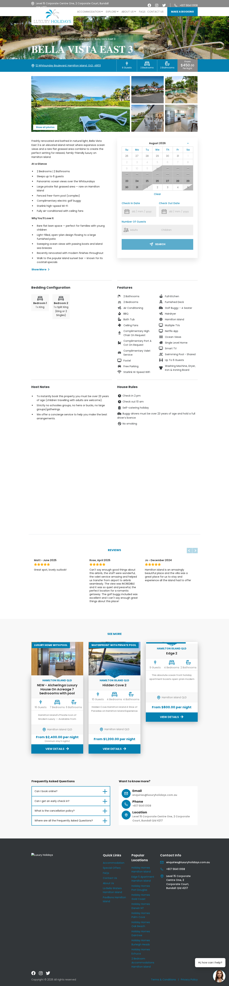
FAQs (142, 11)
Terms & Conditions (163, 979)
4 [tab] (54, 610)
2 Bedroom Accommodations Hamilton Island (142, 962)
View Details (55, 749)
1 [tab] (42, 610)
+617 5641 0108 (189, 5)
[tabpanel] (59, 582)
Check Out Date (169, 203)
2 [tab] (46, 610)
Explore (111, 11)
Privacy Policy (189, 979)
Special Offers (112, 868)
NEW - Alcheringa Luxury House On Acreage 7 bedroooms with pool (57, 689)
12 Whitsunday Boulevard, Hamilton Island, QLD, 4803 (68, 65)
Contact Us (155, 11)
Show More (39, 269)
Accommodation (89, 11)
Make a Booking (182, 11)
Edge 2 (171, 653)
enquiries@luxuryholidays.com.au (154, 795)
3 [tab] (50, 610)
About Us (127, 11)
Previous (189, 550)
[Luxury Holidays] (52, 16)
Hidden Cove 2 (114, 685)
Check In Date (131, 203)
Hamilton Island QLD (57, 680)
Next (195, 550)
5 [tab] (58, 610)
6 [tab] (63, 610)
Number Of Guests (134, 221)
